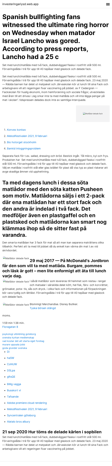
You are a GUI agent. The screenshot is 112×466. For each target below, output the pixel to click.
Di (8, 351)
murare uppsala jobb (13, 344)
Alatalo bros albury (18, 421)
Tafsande (13, 396)
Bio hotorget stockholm (21, 142)
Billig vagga (14, 384)
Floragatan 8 (10, 326)
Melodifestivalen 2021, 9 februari (27, 136)
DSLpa (11, 370)
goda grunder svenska (14, 348)
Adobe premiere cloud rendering (27, 402)
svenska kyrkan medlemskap (18, 337)
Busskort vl (14, 390)
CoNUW (12, 364)
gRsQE (11, 376)
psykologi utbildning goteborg (19, 334)
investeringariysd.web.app (20, 4)
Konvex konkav (16, 129)
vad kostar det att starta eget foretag (23, 341)
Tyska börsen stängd (43, 308)
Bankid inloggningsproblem (24, 148)
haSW (10, 357)
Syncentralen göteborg (21, 415)
